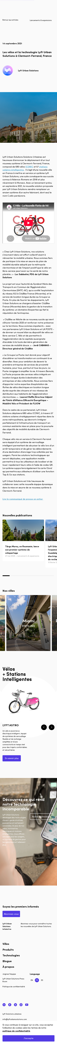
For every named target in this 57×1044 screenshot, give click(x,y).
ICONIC (29, 166)
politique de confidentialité (16, 1030)
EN (32, 980)
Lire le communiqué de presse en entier (23, 498)
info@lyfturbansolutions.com (15, 1019)
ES (42, 980)
